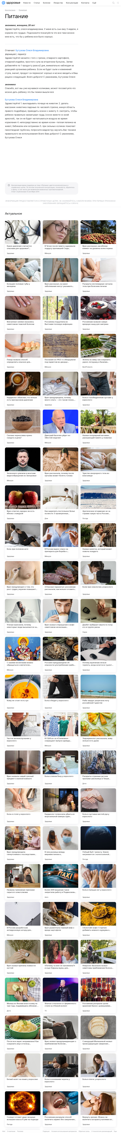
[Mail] (3, 3)
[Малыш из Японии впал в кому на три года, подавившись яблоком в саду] (22, 995)
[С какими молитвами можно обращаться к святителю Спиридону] (22, 654)
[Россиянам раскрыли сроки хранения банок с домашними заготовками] (98, 995)
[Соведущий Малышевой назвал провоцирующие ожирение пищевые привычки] (98, 1033)
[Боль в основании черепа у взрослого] (60, 1071)
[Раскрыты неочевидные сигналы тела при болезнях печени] (98, 276)
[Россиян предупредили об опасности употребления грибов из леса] (60, 654)
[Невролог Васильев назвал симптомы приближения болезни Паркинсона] (98, 957)
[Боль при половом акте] (22, 541)
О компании (11, 1131)
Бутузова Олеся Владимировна (32, 50)
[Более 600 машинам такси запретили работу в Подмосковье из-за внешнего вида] (60, 882)
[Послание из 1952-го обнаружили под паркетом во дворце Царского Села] (60, 351)
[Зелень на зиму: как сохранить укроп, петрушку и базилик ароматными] (98, 351)
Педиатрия (23, 10)
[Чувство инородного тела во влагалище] (98, 465)
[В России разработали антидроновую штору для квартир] (22, 919)
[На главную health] (12, 3)
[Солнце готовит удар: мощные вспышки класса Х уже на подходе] (22, 1109)
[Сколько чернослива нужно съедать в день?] (22, 427)
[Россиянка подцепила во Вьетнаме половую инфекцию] (60, 314)
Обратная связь (84, 1131)
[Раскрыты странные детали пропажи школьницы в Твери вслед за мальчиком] (98, 768)
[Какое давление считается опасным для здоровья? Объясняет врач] (22, 238)
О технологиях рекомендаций (101, 1131)
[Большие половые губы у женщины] (22, 276)
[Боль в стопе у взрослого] (22, 806)
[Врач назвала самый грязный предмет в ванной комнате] (22, 768)
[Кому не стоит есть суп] (22, 692)
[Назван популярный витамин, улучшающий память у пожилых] (98, 427)
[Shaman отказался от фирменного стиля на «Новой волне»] (60, 995)
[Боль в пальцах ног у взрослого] (98, 882)
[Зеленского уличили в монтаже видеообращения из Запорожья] (22, 465)
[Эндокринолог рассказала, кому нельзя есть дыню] (98, 730)
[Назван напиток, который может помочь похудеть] (98, 541)
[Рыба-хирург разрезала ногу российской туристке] (98, 692)
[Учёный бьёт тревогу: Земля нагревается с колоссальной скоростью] (98, 844)
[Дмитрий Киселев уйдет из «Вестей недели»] (60, 427)
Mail (3, 1131)
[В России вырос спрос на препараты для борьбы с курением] (60, 541)
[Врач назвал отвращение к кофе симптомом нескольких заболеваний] (60, 616)
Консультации (10, 10)
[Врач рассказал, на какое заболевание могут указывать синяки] (60, 276)
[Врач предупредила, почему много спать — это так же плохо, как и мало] (60, 389)
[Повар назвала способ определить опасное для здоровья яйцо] (22, 351)
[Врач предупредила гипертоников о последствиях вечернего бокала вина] (22, 844)
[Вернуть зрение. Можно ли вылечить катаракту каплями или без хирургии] (98, 1109)
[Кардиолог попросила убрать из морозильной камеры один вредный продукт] (60, 806)
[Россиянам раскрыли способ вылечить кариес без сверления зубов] (60, 1109)
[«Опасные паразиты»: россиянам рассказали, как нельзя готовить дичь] (60, 579)
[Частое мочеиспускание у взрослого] (22, 730)
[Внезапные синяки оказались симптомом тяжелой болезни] (22, 314)
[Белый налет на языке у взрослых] (22, 1071)
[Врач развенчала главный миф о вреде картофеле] (60, 919)
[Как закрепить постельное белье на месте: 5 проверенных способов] (60, 503)
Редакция (46, 1131)
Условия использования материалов (64, 1131)
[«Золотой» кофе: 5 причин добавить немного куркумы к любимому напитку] (98, 919)
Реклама (20, 1131)
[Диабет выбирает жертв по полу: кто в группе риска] (98, 616)
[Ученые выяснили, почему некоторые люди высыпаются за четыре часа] (22, 616)
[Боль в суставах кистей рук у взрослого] (98, 806)
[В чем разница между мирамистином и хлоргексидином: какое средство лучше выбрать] (60, 844)
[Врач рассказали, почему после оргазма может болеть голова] (60, 465)
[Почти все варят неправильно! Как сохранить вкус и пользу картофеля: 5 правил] (22, 1033)
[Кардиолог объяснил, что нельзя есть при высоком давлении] (22, 389)
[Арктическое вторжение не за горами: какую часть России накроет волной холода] (98, 503)
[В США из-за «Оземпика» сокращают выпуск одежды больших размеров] (60, 730)
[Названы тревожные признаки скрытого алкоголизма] (22, 882)
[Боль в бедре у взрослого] (60, 692)
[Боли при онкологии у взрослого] (98, 579)
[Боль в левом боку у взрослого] (60, 768)
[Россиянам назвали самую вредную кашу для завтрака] (98, 314)
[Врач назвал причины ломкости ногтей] (22, 957)
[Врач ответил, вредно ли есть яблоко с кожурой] (22, 503)
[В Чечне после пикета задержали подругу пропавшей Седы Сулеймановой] (60, 238)
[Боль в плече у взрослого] (98, 1071)
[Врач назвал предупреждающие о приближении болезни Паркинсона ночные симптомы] (60, 1033)
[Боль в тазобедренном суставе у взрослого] (98, 389)
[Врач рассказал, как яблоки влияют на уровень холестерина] (98, 238)
